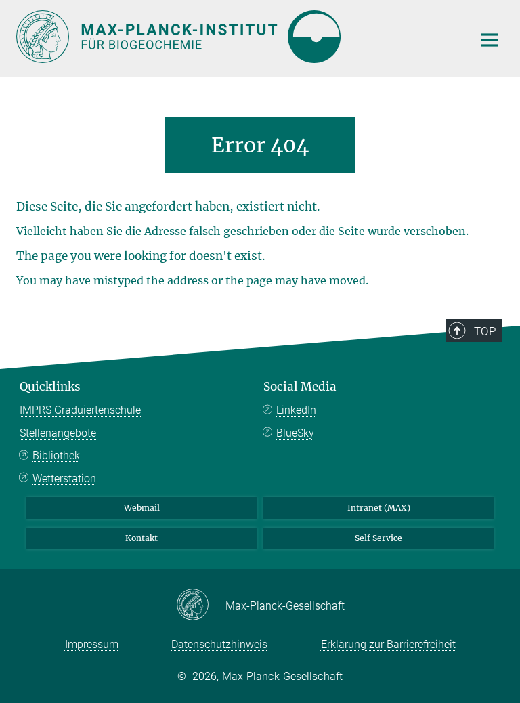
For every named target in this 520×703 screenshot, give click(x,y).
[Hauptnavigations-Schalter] (489, 40)
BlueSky (295, 433)
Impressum (91, 644)
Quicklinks (50, 386)
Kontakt (141, 538)
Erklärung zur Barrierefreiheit (388, 644)
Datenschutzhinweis (219, 644)
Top (485, 331)
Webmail (142, 508)
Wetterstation (64, 478)
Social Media (300, 386)
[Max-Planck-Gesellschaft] (200, 605)
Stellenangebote (58, 433)
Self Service (378, 538)
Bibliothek (56, 455)
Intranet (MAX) (378, 508)
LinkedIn (296, 410)
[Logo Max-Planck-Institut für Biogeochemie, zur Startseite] (236, 36)
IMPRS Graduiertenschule (80, 410)
